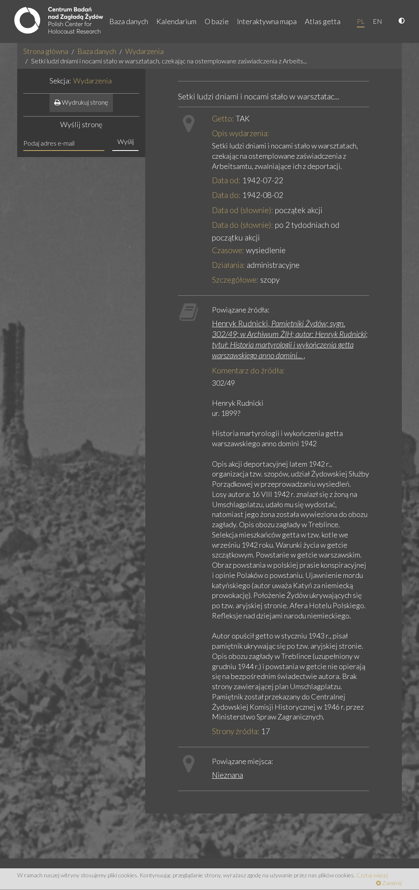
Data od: (226, 180)
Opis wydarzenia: (240, 133)
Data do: (226, 195)
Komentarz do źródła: (248, 370)
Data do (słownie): (242, 224)
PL (361, 21)
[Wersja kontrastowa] (402, 21)
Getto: (223, 118)
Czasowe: (228, 250)
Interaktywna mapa (267, 21)
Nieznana (227, 775)
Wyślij (125, 141)
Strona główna (45, 51)
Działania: (228, 265)
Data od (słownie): (242, 210)
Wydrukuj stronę (84, 102)
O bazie (217, 21)
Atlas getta (322, 21)
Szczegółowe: (235, 279)
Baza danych (128, 21)
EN (377, 21)
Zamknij (391, 882)
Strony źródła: (235, 731)
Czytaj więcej (372, 875)
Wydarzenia (144, 51)
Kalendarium (176, 21)
